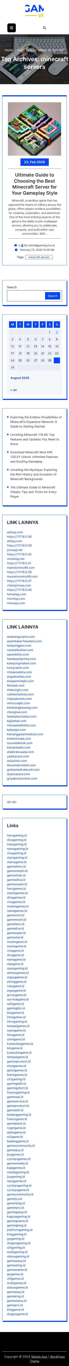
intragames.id (16, 1017)
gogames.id (15, 1274)
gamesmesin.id (17, 871)
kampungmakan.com (21, 663)
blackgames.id (17, 1074)
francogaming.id (18, 1092)
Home (9, 50)
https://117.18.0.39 (19, 545)
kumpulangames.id (20, 1043)
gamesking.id (16, 1265)
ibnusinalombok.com (21, 765)
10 (12, 346)
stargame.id (15, 964)
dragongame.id (17, 1314)
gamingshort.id (17, 1088)
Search (12, 287)
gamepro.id (15, 1305)
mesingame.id (16, 946)
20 (35, 353)
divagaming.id (16, 840)
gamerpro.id (15, 1207)
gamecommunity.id (20, 1194)
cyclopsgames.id (18, 1159)
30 (57, 360)
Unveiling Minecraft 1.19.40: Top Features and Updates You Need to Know (34, 439)
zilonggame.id (16, 981)
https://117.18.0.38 (19, 572)
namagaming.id (17, 848)
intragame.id (15, 1035)
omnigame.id (16, 1039)
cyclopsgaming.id (19, 1185)
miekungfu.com (17, 690)
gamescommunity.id (21, 1145)
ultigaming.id (16, 1247)
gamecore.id (15, 915)
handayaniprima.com (21, 659)
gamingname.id (17, 1221)
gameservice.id (17, 1101)
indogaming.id (17, 844)
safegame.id (15, 1004)
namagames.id (17, 911)
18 (20, 353)
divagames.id (16, 897)
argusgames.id (17, 977)
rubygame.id (15, 986)
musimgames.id (18, 906)
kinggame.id (15, 1309)
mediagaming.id (18, 1172)
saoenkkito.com (18, 654)
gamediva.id (15, 928)
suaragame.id (16, 1030)
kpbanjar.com (16, 730)
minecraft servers (39, 257)
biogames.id (15, 1012)
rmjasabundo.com (19, 699)
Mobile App (39, 1356)
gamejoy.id (14, 1199)
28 (42, 360)
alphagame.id (16, 1132)
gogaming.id (15, 1238)
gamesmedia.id (17, 1163)
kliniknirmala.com (19, 738)
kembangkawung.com (22, 707)
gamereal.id (15, 1097)
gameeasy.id (15, 1292)
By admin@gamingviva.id (39, 245)
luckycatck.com (18, 668)
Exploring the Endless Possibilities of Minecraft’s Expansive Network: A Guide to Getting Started (36, 421)
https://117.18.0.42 (19, 554)
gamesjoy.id (15, 1150)
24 (12, 360)
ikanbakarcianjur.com (21, 716)
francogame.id (17, 1119)
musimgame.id (17, 942)
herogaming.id (17, 835)
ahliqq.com (14, 541)
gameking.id (15, 1296)
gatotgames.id (17, 1070)
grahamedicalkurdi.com (23, 769)
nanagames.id (16, 1181)
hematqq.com (16, 594)
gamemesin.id (16, 919)
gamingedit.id (16, 1083)
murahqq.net (15, 559)
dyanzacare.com (18, 774)
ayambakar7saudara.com (24, 641)
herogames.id (16, 888)
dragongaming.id (19, 1243)
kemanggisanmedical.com (25, 734)
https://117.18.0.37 (19, 581)
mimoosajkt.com (18, 703)
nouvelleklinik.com (20, 743)
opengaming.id (17, 968)
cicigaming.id (16, 1079)
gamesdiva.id (16, 879)
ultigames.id (15, 1278)
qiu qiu (11, 802)
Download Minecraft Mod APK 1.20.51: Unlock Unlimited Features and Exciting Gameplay (34, 456)
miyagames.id (16, 1066)
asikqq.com (15, 532)
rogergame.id (16, 1128)
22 (49, 353)
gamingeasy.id (17, 1212)
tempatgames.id (18, 1026)
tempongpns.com (19, 645)
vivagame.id (15, 950)
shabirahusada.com (20, 752)
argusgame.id (16, 990)
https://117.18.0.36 (19, 536)
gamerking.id (16, 1203)
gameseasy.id (16, 1261)
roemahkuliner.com (20, 650)
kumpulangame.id (19, 1052)
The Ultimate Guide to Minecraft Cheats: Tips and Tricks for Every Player (33, 491)
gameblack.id (16, 1123)
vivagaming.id (16, 853)
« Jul (13, 390)
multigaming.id (17, 1252)
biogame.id (14, 1048)
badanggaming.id (19, 1114)
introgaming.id (17, 1021)
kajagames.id (16, 1168)
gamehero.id (15, 924)
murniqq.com (16, 598)
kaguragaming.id (18, 1216)
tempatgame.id (17, 1057)
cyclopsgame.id (18, 1190)
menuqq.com (16, 603)
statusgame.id (16, 862)
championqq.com (19, 585)
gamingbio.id (16, 1008)
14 (42, 346)
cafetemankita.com (20, 694)
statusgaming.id (18, 1256)
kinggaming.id (16, 1234)
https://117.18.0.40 (19, 590)
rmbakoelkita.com (19, 672)
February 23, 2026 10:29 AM (36, 249)
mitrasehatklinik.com (21, 725)
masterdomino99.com (22, 576)
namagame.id (16, 959)
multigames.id (16, 1283)
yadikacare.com (18, 756)
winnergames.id (18, 973)
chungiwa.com (17, 712)
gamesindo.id (16, 875)
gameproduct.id (18, 1105)
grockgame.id (16, 995)
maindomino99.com (21, 567)
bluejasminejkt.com (20, 681)
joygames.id (15, 1154)
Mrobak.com (15, 685)
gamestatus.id (16, 1300)
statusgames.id (17, 1287)
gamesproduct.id (19, 1061)
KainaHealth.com (18, 747)
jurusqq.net (14, 550)
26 (28, 360)
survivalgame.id (18, 999)
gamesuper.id (16, 933)
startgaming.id (17, 857)
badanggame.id (18, 1141)
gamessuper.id (17, 884)
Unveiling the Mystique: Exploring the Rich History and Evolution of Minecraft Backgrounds (33, 474)
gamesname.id (17, 1269)
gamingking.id (16, 1225)
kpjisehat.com (16, 721)
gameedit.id (15, 1110)
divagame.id (15, 955)
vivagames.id (16, 902)
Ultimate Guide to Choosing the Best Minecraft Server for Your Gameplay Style (35, 184)
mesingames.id (17, 893)
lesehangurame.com (21, 637)
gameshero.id (16, 866)
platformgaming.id (20, 1230)
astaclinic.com (17, 761)
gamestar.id (15, 937)
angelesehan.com (19, 676)
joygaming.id (16, 1176)
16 (56, 346)
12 (27, 346)
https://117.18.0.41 (19, 563)
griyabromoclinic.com (22, 778)
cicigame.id (15, 1137)
